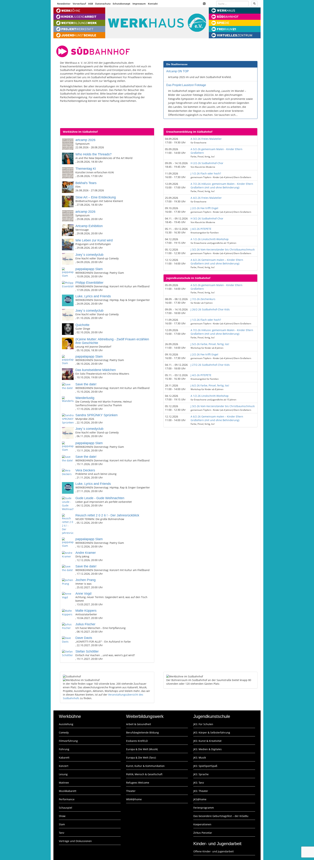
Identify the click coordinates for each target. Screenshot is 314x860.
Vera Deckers (85, 470)
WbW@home (134, 799)
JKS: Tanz (198, 782)
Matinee (64, 782)
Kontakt (153, 3)
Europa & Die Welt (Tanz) (141, 757)
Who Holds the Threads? (93, 154)
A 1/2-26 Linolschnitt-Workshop (210, 239)
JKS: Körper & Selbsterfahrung (211, 732)
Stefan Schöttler (87, 651)
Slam (62, 824)
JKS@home (199, 799)
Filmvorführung (68, 741)
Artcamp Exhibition (89, 226)
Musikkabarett (67, 791)
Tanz (61, 832)
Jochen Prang (85, 580)
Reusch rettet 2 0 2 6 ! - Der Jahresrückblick (107, 515)
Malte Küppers (85, 610)
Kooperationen (202, 824)
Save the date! (85, 384)
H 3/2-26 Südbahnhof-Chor (207, 218)
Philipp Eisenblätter (89, 282)
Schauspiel (65, 807)
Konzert (63, 766)
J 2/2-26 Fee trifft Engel (204, 208)
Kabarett (64, 757)
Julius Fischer (85, 624)
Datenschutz (102, 3)
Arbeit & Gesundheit (138, 724)
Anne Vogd (83, 593)
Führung (64, 749)
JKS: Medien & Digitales (207, 749)
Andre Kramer (85, 553)
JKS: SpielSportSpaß (205, 766)
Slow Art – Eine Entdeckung (95, 197)
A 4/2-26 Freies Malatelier (206, 197)
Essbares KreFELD (137, 741)
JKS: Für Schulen (203, 724)
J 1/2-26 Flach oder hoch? (206, 173)
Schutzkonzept (121, 3)
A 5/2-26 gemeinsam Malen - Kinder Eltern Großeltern (216, 150)
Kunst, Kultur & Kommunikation (145, 766)
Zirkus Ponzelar (202, 832)
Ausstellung (66, 724)
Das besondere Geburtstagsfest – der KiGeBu (220, 816)
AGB (90, 3)
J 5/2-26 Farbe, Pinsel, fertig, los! (210, 344)
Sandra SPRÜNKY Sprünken (96, 415)
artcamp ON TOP (177, 71)
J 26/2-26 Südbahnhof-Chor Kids (210, 309)
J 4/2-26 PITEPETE (201, 229)
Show (62, 816)
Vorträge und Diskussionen (75, 841)
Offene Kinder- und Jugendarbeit (213, 851)
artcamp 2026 (85, 140)
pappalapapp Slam (89, 269)
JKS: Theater (200, 791)
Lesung (63, 774)
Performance (67, 799)
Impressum (139, 3)
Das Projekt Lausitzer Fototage (186, 85)
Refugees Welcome (137, 782)
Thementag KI (85, 168)
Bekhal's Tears (85, 183)
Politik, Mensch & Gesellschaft (144, 774)
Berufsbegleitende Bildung (142, 732)
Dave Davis (83, 638)
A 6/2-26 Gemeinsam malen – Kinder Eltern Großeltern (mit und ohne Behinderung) (217, 261)
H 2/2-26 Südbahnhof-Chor (207, 163)
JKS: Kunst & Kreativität (207, 741)
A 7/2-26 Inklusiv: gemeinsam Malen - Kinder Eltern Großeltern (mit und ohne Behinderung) (222, 185)
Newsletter (64, 3)
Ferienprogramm (203, 807)
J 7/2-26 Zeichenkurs (203, 299)
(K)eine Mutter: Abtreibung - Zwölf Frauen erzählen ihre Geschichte (112, 341)
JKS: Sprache (201, 774)
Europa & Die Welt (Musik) (142, 749)
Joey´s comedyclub (89, 254)
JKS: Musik (199, 757)
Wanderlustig (84, 398)
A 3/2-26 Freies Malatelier (206, 138)
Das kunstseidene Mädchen (95, 370)
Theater (131, 791)
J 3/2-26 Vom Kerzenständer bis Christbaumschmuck (223, 249)
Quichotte (82, 325)
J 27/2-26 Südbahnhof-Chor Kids (210, 364)
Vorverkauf (79, 3)
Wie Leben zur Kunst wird (94, 240)
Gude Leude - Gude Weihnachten (99, 498)
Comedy (64, 732)
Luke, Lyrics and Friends (93, 296)
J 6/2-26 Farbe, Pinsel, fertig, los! (210, 385)
